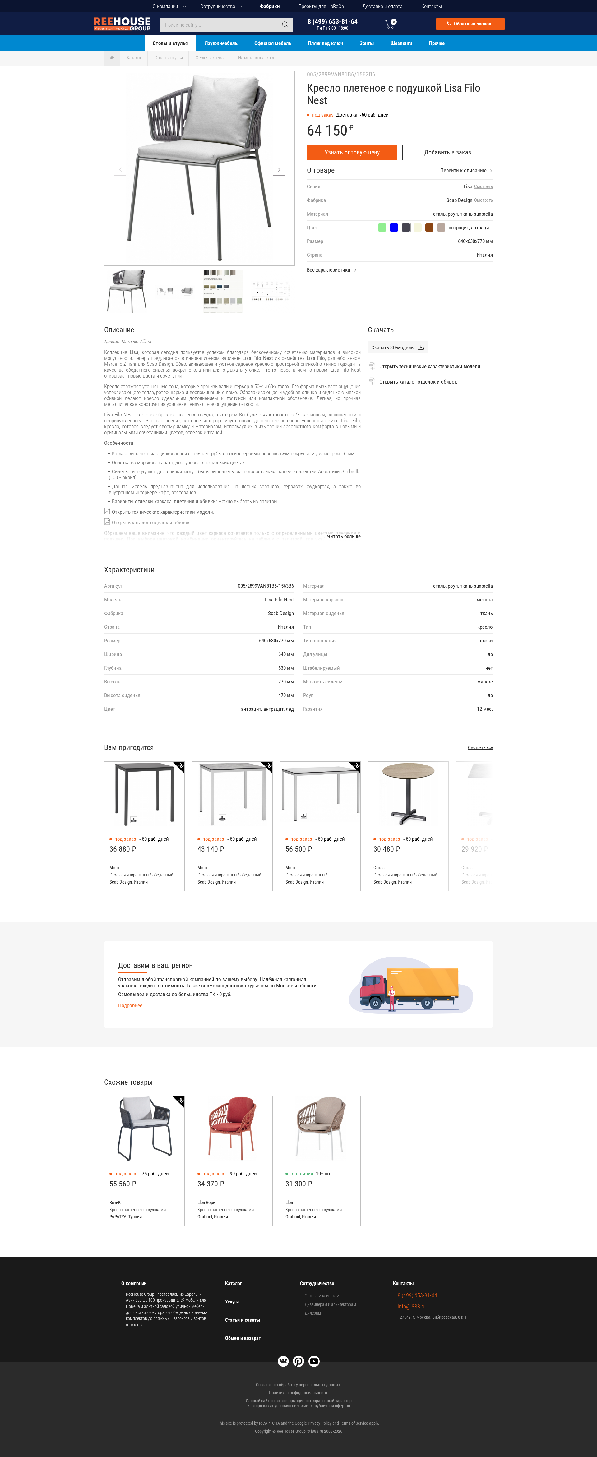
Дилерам (313, 1313)
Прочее (437, 43)
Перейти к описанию (463, 170)
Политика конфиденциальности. (298, 1392)
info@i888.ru (412, 1306)
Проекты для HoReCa (321, 6)
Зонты (367, 43)
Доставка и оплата (383, 6)
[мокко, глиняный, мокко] (429, 227)
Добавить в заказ (447, 152)
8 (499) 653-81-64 (333, 24)
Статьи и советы (242, 1320)
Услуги (232, 1302)
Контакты (431, 6)
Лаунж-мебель (221, 43)
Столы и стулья (170, 43)
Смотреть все (480, 747)
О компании (165, 6)
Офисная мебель (272, 43)
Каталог (134, 58)
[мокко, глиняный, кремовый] (418, 227)
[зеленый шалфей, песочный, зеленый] (382, 227)
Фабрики (270, 6)
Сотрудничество (217, 6)
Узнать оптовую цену (352, 152)
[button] (279, 169)
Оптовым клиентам (322, 1295)
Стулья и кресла (210, 58)
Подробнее (130, 1005)
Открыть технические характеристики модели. (163, 512)
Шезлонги (401, 43)
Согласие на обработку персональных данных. (298, 1384)
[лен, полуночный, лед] (394, 227)
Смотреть (483, 186)
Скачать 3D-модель (392, 347)
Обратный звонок (472, 24)
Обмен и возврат (243, 1338)
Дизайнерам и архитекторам (330, 1304)
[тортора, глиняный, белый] (441, 227)
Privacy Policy (319, 1423)
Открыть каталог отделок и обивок (151, 522)
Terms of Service (354, 1423)
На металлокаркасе (256, 58)
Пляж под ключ (325, 43)
